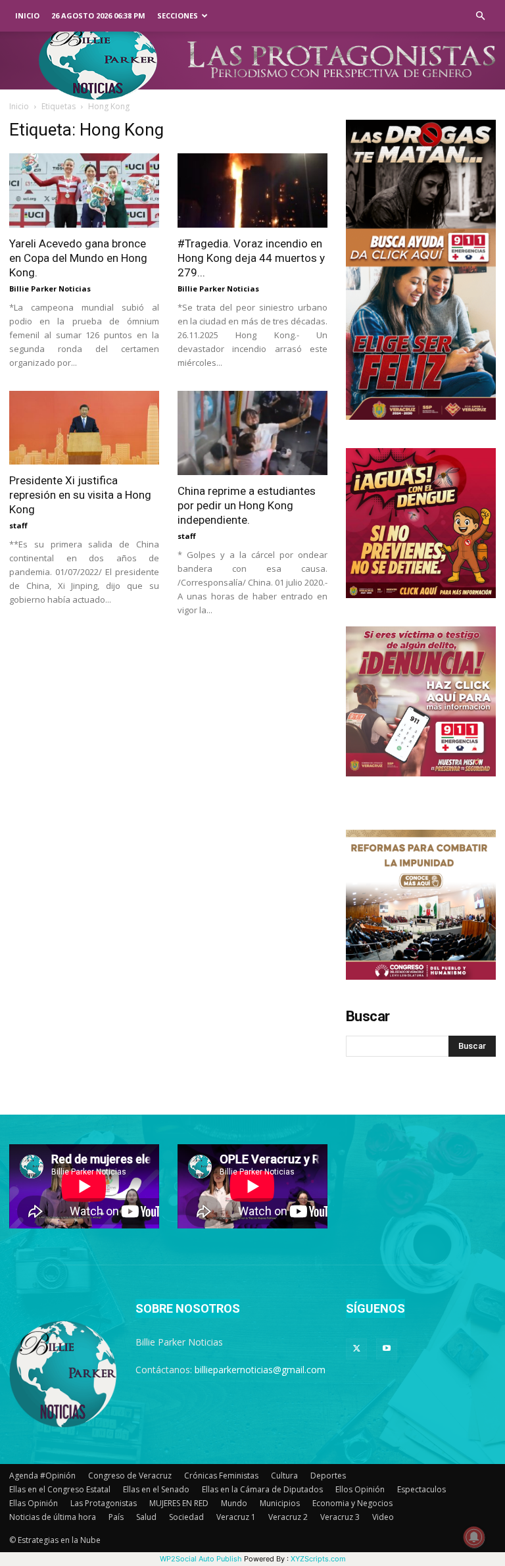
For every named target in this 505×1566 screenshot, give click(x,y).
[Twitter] (356, 1348)
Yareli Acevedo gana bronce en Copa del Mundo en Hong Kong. (78, 258)
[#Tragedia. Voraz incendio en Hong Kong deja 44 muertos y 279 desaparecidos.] (252, 190)
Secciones (177, 15)
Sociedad (186, 1517)
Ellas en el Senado (156, 1489)
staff (18, 525)
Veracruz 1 (236, 1517)
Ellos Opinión (360, 1489)
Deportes (328, 1475)
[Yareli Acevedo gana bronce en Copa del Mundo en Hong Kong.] (84, 190)
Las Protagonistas (103, 1503)
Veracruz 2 (288, 1517)
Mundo (234, 1503)
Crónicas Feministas (221, 1475)
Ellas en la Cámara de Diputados (262, 1489)
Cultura (284, 1475)
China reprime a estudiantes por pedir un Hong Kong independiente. (247, 505)
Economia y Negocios (352, 1503)
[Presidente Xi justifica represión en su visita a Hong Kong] (84, 428)
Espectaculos (421, 1489)
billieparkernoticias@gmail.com (260, 1369)
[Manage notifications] (474, 1537)
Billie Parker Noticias (50, 288)
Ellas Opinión (33, 1503)
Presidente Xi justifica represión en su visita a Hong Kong (80, 495)
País (116, 1517)
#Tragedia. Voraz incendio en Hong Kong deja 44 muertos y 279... (251, 258)
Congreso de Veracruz (130, 1475)
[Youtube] (386, 1348)
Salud (146, 1517)
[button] (480, 16)
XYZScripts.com (318, 1558)
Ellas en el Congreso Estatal (59, 1489)
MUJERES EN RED (178, 1503)
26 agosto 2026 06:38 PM (98, 15)
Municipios (280, 1503)
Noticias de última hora (52, 1517)
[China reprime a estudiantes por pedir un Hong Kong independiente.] (252, 433)
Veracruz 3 (340, 1517)
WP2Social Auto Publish (201, 1558)
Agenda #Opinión (42, 1475)
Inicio (27, 15)
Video (383, 1517)
